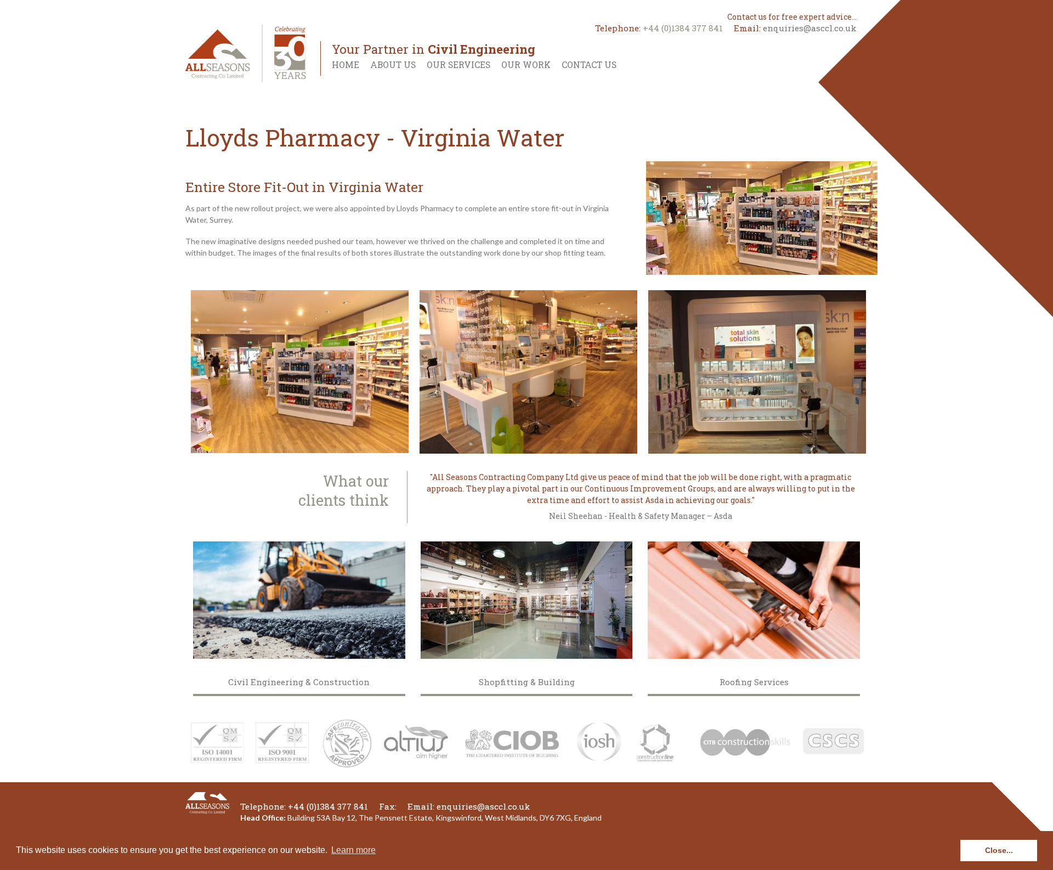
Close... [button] (999, 850)
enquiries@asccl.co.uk (810, 27)
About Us (393, 64)
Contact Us (589, 64)
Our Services (458, 64)
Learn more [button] (353, 850)
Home (345, 64)
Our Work (526, 64)
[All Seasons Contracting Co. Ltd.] (245, 52)
